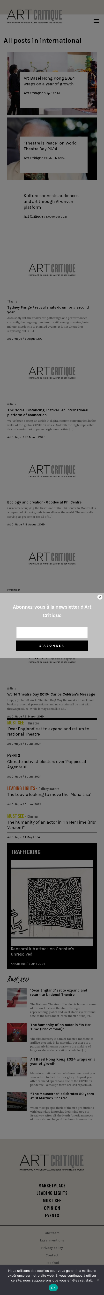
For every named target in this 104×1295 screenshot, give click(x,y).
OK (53, 1288)
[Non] (98, 1279)
